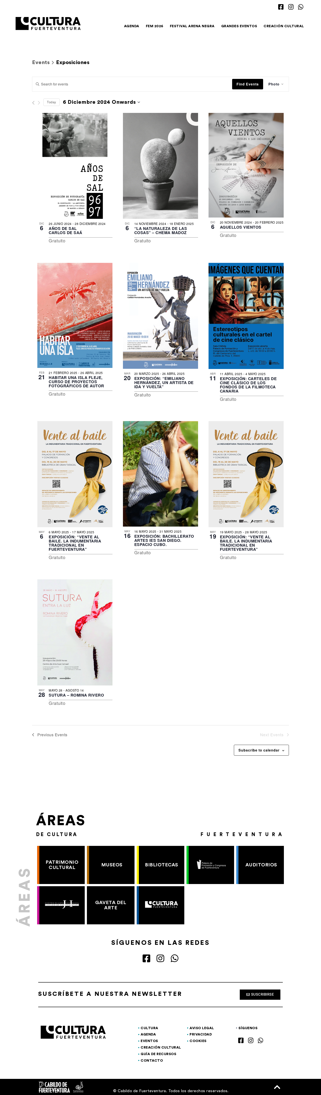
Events (41, 62)
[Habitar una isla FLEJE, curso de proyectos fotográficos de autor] (74, 315)
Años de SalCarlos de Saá (65, 230)
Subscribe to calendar (259, 750)
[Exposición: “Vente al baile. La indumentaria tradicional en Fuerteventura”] (74, 474)
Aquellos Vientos (240, 227)
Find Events (247, 84)
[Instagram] (291, 7)
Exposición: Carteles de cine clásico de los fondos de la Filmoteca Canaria (248, 385)
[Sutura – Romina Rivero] (74, 632)
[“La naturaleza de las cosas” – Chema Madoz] (160, 166)
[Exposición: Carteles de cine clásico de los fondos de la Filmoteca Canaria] (246, 316)
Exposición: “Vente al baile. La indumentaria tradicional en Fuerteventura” (75, 543)
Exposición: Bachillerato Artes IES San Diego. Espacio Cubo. (164, 540)
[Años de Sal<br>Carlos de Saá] (74, 166)
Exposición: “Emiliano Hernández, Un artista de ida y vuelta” (164, 382)
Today (51, 102)
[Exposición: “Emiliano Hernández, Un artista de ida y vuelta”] (160, 316)
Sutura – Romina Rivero (76, 695)
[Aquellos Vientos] (246, 165)
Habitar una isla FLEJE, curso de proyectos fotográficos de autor (76, 382)
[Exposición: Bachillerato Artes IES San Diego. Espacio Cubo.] (160, 473)
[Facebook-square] (281, 7)
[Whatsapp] (301, 7)
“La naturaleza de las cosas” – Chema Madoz (160, 230)
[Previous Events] (33, 103)
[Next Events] (39, 103)
